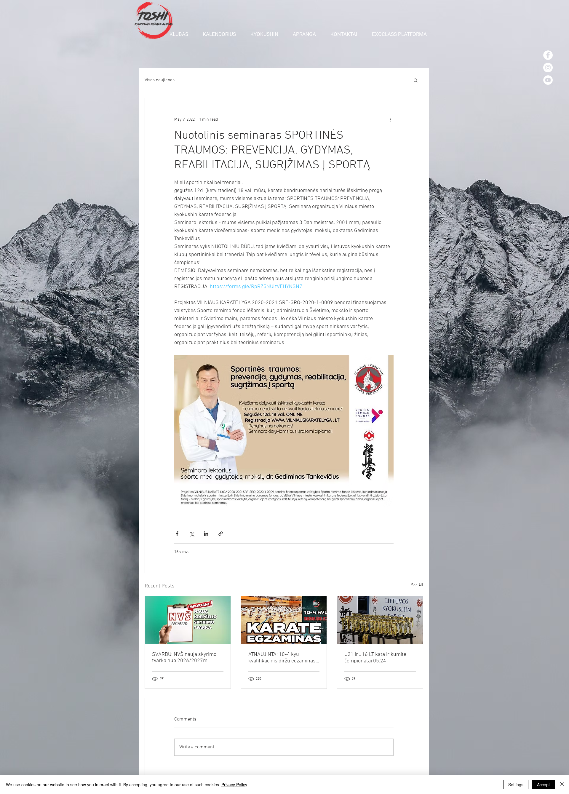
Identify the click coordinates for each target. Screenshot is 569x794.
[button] (181, 34)
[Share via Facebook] (177, 533)
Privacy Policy (234, 784)
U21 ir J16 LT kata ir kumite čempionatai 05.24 (375, 657)
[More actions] (390, 119)
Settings (515, 784)
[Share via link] (220, 533)
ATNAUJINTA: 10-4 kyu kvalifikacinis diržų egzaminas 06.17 (282, 657)
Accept (543, 784)
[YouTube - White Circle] (548, 80)
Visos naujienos (160, 80)
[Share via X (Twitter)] (191, 533)
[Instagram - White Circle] (548, 67)
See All (417, 585)
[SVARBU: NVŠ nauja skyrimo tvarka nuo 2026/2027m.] (188, 620)
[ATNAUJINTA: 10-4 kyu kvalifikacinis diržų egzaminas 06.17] (284, 620)
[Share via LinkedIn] (206, 533)
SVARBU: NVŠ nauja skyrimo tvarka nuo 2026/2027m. (184, 657)
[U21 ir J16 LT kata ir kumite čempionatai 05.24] (380, 620)
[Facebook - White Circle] (548, 55)
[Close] (561, 784)
